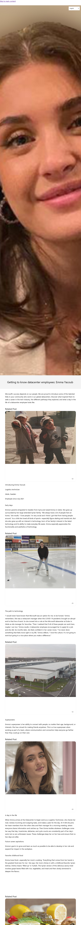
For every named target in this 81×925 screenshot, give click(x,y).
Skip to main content (8, 1)
